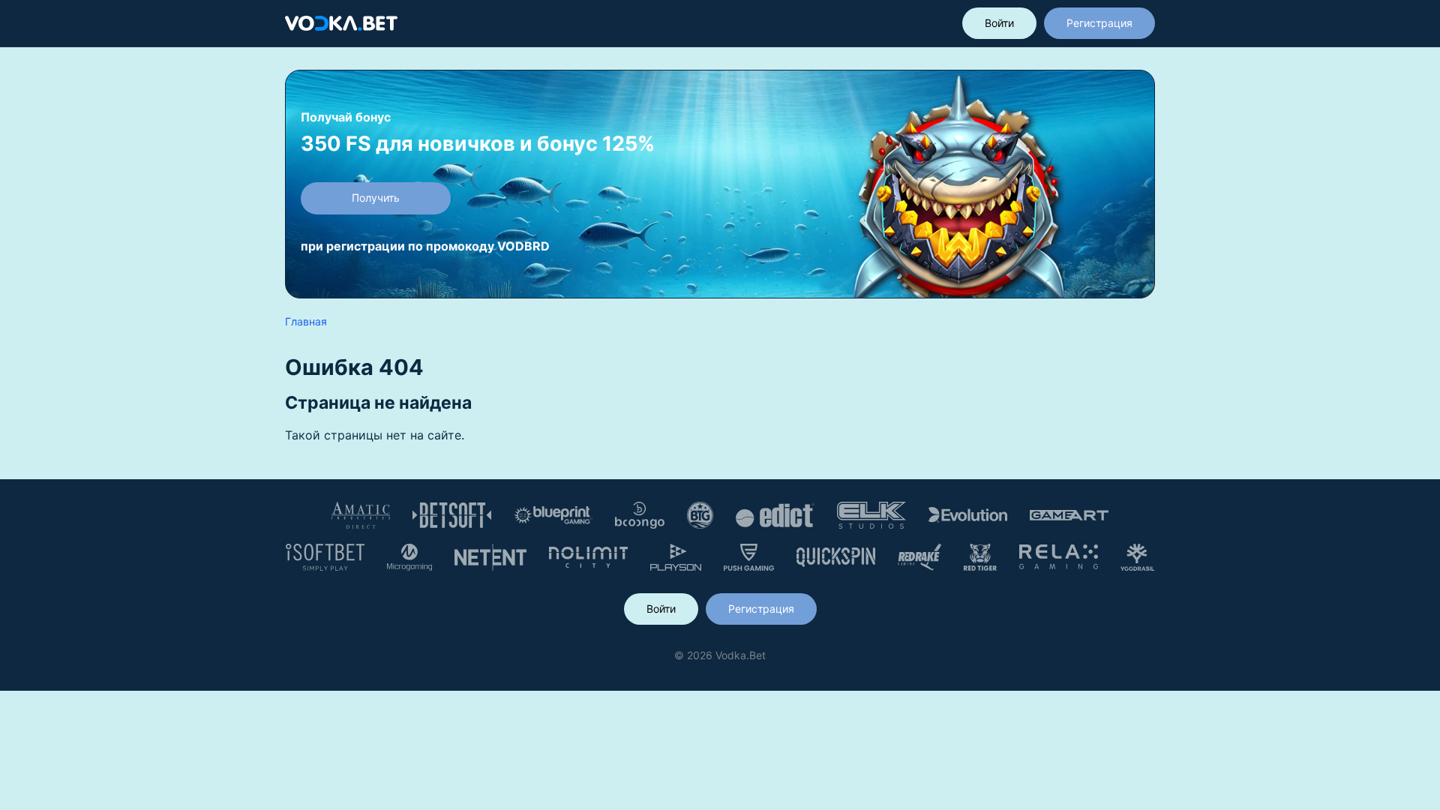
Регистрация (1099, 22)
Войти (999, 22)
